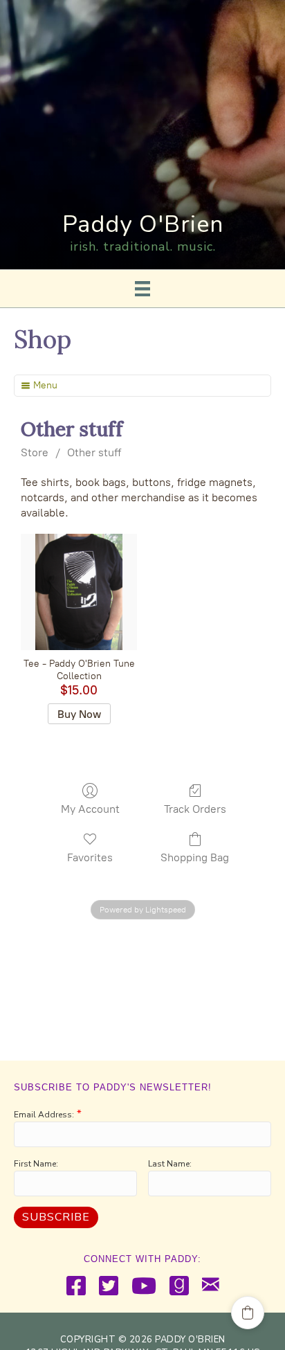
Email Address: (44, 1114)
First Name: (36, 1163)
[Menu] (142, 288)
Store (34, 452)
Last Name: (170, 1163)
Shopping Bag (194, 857)
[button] (247, 1312)
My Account (90, 809)
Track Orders (195, 809)
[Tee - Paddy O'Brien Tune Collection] (79, 592)
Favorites (90, 857)
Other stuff (94, 452)
